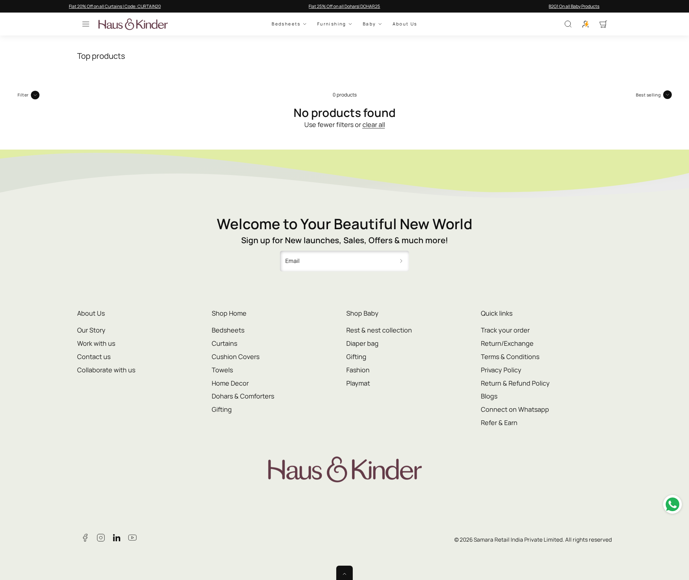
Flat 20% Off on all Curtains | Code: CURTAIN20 (115, 6)
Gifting (222, 409)
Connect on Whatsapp (515, 409)
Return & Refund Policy (515, 383)
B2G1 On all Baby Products (574, 6)
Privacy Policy (501, 370)
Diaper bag (362, 343)
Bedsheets (286, 24)
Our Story (91, 330)
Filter (23, 95)
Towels (222, 370)
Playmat (358, 383)
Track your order (505, 330)
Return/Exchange (507, 343)
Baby (369, 24)
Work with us (96, 343)
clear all (373, 124)
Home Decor (230, 383)
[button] (85, 24)
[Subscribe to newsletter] (401, 261)
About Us (405, 24)
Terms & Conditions (510, 356)
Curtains (224, 343)
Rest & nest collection (379, 330)
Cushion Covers (235, 356)
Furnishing (331, 24)
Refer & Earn (499, 422)
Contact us (94, 356)
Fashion (358, 370)
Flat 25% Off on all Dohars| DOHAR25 (344, 6)
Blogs (489, 396)
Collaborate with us (106, 370)
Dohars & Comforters (243, 396)
